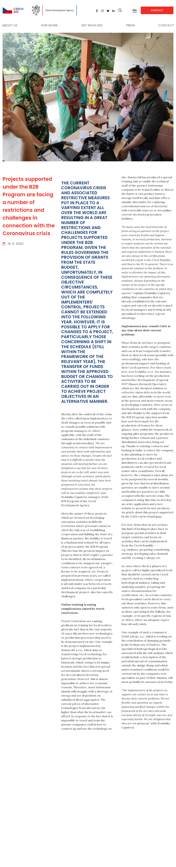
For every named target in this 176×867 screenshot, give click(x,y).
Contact (157, 10)
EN (135, 10)
